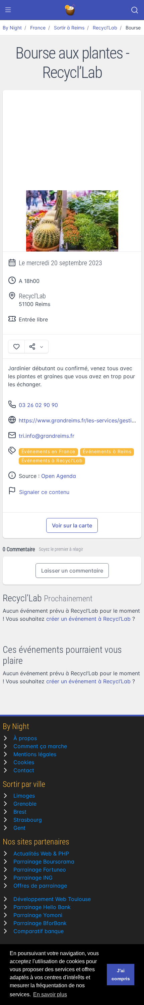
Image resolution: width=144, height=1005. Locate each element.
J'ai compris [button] (121, 974)
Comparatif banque (38, 931)
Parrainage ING (33, 877)
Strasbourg (27, 819)
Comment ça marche (40, 746)
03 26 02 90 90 (38, 405)
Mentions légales (34, 754)
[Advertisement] (72, 140)
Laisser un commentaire (72, 570)
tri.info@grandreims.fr (46, 435)
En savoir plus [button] (50, 994)
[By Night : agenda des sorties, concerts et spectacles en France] (70, 10)
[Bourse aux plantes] (72, 221)
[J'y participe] (16, 346)
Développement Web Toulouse (52, 899)
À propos (25, 738)
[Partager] (36, 346)
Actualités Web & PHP (41, 853)
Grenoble (25, 803)
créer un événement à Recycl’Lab (88, 618)
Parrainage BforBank (40, 923)
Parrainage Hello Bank (42, 907)
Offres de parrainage (40, 885)
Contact (23, 770)
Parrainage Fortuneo (39, 869)
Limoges (24, 795)
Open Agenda (58, 476)
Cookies (23, 762)
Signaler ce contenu (44, 492)
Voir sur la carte (72, 525)
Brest (19, 811)
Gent (19, 827)
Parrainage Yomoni (37, 915)
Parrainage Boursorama (43, 861)
